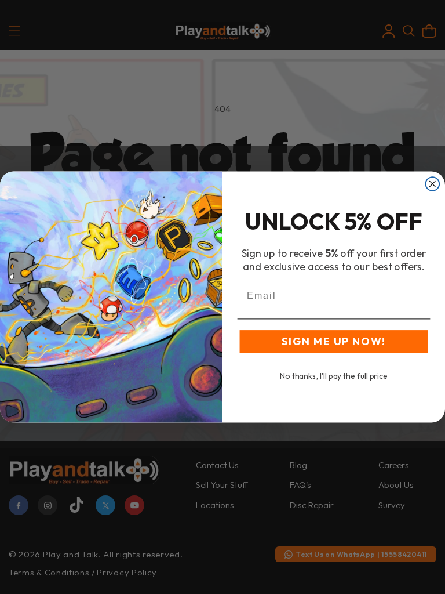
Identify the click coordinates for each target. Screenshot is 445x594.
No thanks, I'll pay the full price (334, 376)
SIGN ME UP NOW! (334, 341)
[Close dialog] (433, 184)
